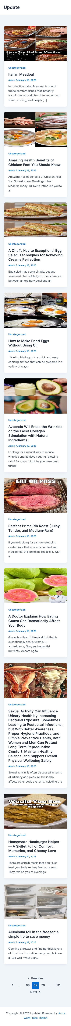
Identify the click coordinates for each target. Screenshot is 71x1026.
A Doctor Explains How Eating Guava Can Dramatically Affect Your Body (34, 620)
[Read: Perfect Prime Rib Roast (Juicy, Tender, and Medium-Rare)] (35, 495)
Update (12, 7)
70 (43, 985)
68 (28, 985)
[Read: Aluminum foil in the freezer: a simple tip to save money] (35, 901)
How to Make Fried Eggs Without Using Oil (28, 343)
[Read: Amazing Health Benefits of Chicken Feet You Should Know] (35, 129)
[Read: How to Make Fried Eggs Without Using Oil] (35, 310)
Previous (35, 978)
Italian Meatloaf (21, 74)
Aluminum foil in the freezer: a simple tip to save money (33, 934)
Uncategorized (17, 67)
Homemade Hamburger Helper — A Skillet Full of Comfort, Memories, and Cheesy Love (33, 846)
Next (35, 992)
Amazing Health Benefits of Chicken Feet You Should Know (34, 162)
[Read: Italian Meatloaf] (35, 43)
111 (58, 985)
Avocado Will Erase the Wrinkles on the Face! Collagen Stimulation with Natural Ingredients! (35, 433)
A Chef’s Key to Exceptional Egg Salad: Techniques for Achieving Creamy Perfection (35, 254)
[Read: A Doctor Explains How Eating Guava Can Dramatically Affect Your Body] (35, 585)
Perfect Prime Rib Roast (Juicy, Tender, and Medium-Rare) (34, 528)
